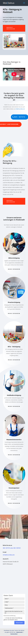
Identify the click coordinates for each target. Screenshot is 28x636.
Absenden (19, 623)
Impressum (19, 632)
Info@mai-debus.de (8, 555)
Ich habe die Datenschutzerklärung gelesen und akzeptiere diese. (13, 618)
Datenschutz (14, 634)
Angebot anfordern (11, 28)
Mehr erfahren (14, 269)
